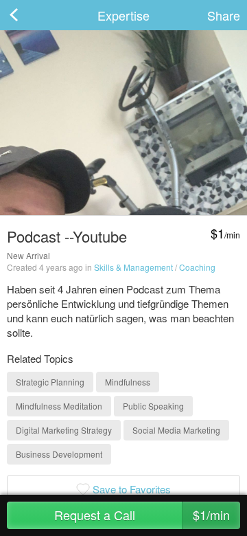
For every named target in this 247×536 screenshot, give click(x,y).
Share (223, 15)
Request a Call (142, 515)
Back (27, 15)
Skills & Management (133, 267)
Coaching (197, 267)
